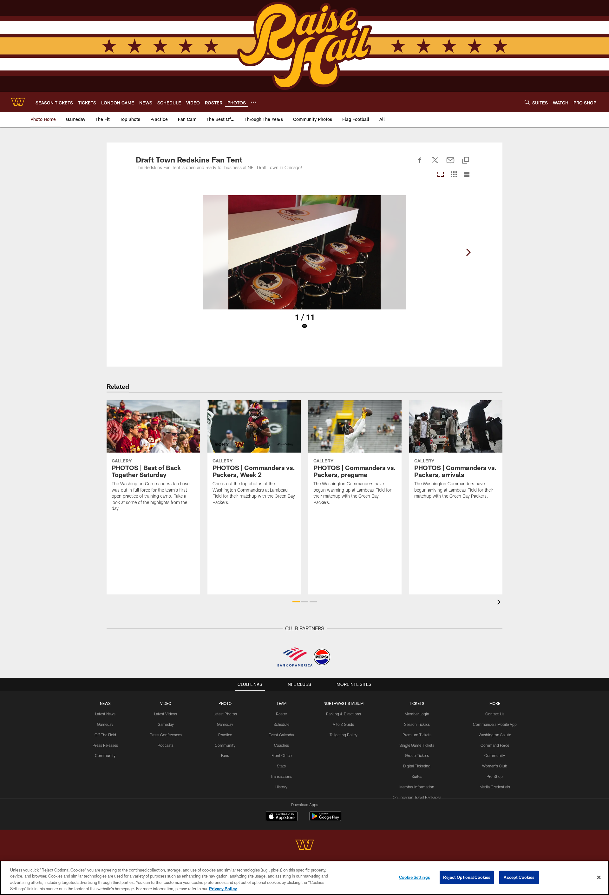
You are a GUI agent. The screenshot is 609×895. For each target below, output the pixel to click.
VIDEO (165, 703)
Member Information (416, 787)
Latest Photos (225, 714)
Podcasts (166, 745)
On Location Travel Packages (417, 797)
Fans (225, 755)
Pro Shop (495, 776)
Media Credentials (495, 787)
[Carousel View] (440, 174)
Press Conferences (166, 735)
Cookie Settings (414, 877)
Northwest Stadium (343, 703)
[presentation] (499, 603)
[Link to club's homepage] (17, 101)
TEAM (281, 703)
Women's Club (494, 766)
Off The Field (105, 735)
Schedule (281, 724)
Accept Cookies (519, 877)
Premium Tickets (417, 735)
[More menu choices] (253, 102)
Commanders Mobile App (495, 724)
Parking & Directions (343, 714)
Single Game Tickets (416, 745)
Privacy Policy (223, 888)
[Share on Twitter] (435, 164)
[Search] (527, 102)
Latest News (105, 714)
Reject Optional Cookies (466, 877)
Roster (281, 714)
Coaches (281, 745)
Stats (281, 766)
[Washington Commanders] (304, 846)
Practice (225, 735)
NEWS (105, 703)
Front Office (281, 755)
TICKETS (416, 703)
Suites (416, 776)
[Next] (468, 252)
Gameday (105, 724)
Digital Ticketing (416, 766)
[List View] (467, 174)
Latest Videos (165, 714)
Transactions (281, 776)
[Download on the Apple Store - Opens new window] (281, 817)
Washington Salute (495, 735)
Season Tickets (417, 724)
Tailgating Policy (343, 735)
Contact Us (494, 714)
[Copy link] (466, 160)
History (281, 787)
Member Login (417, 714)
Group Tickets (417, 755)
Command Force (495, 745)
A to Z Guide (343, 724)
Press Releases (105, 745)
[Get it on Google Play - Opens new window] (325, 819)
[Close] (599, 877)
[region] (304, 878)
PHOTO (225, 703)
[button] (296, 602)
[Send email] (450, 164)
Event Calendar (281, 735)
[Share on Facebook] (420, 164)
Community (105, 755)
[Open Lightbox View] (304, 266)
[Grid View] (454, 174)
